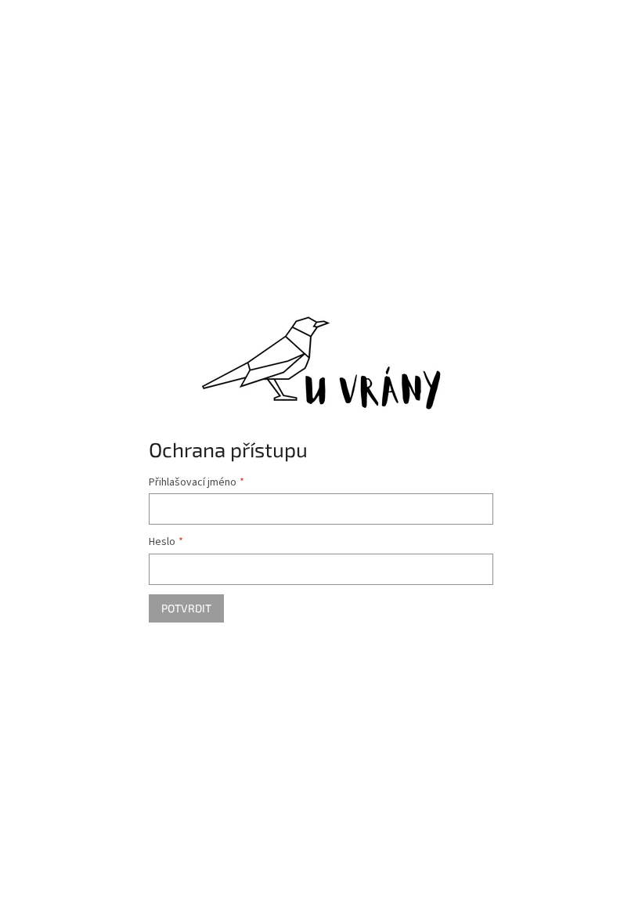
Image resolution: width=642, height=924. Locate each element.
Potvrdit (186, 608)
